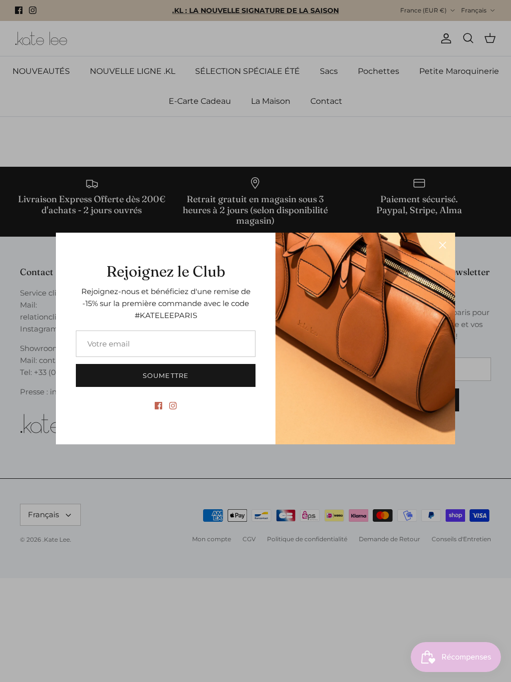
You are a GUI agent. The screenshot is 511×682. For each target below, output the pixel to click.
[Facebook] (158, 405)
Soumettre (165, 375)
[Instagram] (173, 405)
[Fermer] (443, 245)
